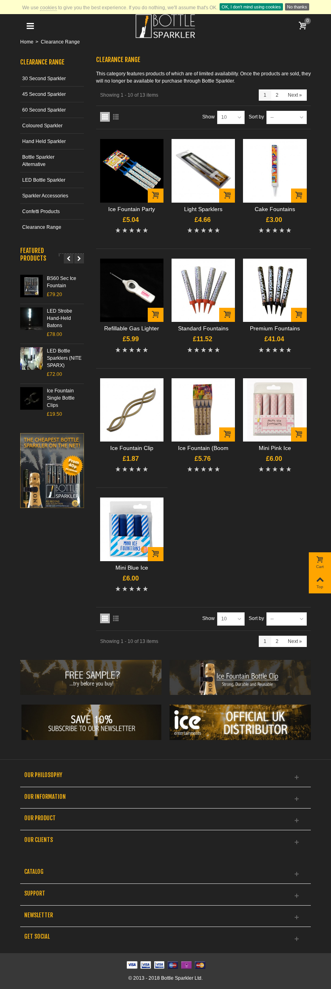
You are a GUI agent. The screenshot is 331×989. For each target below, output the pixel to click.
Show (208, 117)
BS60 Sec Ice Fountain (61, 282)
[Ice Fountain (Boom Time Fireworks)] (203, 410)
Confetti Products (41, 211)
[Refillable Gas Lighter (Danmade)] (131, 290)
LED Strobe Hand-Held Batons (59, 318)
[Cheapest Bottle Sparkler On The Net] (52, 470)
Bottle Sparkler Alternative (38, 160)
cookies (48, 7)
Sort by (256, 117)
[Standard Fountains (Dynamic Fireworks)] (203, 290)
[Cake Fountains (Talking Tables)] (274, 170)
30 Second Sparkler (44, 78)
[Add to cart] (155, 196)
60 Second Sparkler (44, 110)
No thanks (297, 6)
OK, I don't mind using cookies (251, 6)
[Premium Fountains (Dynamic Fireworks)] (274, 290)
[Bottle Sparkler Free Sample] (90, 677)
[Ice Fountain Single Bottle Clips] (31, 398)
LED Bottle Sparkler (43, 180)
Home (27, 42)
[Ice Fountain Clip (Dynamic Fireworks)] (131, 410)
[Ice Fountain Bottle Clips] (240, 677)
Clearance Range (41, 227)
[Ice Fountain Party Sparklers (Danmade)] (131, 170)
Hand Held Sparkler (44, 141)
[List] (116, 117)
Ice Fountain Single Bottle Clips (61, 398)
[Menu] (30, 26)
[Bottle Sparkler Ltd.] (165, 26)
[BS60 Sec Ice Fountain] (31, 286)
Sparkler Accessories (45, 196)
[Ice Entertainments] (240, 722)
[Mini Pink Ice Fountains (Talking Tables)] (274, 410)
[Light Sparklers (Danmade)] (203, 170)
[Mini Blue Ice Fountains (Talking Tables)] (131, 529)
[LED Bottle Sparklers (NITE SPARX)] (31, 358)
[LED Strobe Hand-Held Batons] (31, 318)
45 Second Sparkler (44, 94)
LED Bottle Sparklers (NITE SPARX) (64, 358)
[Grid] (105, 117)
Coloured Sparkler (42, 126)
